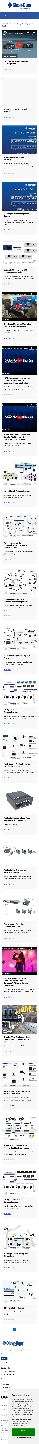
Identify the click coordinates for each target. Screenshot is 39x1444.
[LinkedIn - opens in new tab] (5, 1397)
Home (4, 24)
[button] (37, 16)
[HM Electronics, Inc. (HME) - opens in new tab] (4, 1358)
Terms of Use (6, 1406)
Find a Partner (6, 1387)
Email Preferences (8, 1374)
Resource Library (15, 24)
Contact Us (5, 1368)
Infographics (28, 24)
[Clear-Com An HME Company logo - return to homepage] (12, 1343)
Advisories (4, 1415)
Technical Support (8, 1371)
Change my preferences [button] (23, 1437)
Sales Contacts (6, 1384)
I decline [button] (23, 1434)
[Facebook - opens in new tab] (2, 1397)
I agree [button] (23, 1430)
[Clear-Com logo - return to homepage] (19, 5)
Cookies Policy (6, 1409)
